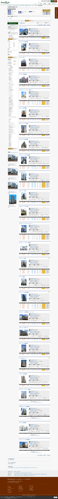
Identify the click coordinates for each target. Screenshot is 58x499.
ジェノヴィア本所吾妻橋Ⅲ (24, 343)
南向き (10, 139)
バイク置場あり (11, 99)
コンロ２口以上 (11, 103)
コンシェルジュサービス (12, 133)
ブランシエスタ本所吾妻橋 (24, 139)
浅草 (11, 18)
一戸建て (10, 31)
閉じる (55, 497)
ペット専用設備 (11, 67)
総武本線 (28, 474)
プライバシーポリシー (11, 488)
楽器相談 (10, 68)
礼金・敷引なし (11, 36)
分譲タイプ (10, 77)
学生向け (10, 86)
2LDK (9, 44)
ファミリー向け (21, 489)
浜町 (33, 467)
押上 (33, 60)
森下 (30, 467)
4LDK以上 (10, 47)
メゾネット (10, 92)
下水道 (10, 146)
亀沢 (34, 91)
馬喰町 (27, 467)
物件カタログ (10, 492)
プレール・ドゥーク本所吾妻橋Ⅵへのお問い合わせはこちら (34, 452)
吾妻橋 (34, 125)
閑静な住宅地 (11, 70)
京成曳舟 (24, 467)
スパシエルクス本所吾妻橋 (24, 41)
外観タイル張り (11, 102)
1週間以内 (15, 61)
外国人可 (10, 83)
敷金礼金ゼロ (21, 487)
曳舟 (20, 467)
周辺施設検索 (31, 489)
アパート (10, 30)
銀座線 (31, 62)
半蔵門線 (31, 60)
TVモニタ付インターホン (12, 125)
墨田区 (33, 43)
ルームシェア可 (11, 85)
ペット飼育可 (11, 66)
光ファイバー (11, 122)
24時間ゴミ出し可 (11, 131)
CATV (10, 121)
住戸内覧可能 (11, 132)
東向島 (29, 467)
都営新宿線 (25, 474)
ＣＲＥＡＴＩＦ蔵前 (23, 258)
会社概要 (9, 487)
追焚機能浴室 (11, 107)
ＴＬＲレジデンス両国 (11, 204)
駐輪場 (10, 98)
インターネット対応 (12, 123)
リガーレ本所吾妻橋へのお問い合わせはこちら (34, 435)
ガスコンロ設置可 (11, 84)
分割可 (10, 76)
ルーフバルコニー (11, 95)
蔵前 (34, 209)
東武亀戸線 (42, 474)
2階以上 (10, 135)
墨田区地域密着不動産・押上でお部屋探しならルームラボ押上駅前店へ (19, 479)
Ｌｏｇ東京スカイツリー (23, 358)
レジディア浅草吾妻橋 (23, 74)
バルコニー (10, 94)
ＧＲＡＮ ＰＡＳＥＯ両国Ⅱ (24, 206)
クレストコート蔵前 (23, 190)
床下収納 (10, 115)
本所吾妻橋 (35, 77)
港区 (9, 459)
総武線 (31, 211)
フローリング (11, 90)
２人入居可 (10, 74)
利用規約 (9, 489)
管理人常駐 (10, 78)
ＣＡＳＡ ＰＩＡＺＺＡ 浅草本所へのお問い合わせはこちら (34, 402)
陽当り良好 (10, 69)
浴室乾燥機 (10, 108)
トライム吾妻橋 (22, 276)
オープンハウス (11, 82)
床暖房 (10, 114)
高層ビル (10, 142)
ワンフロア (10, 141)
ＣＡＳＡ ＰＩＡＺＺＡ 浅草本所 (25, 389)
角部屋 (10, 140)
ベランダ (10, 93)
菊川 (32, 467)
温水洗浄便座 (11, 109)
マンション (13, 30)
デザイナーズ (11, 71)
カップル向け (11, 87)
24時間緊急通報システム (12, 127)
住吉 (35, 467)
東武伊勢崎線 (32, 361)
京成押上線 (39, 474)
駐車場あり (10, 134)
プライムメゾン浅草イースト (24, 327)
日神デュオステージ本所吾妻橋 (24, 406)
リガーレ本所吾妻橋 (23, 422)
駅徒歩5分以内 (21, 488)
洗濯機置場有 (11, 101)
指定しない (10, 60)
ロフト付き (10, 91)
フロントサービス (11, 130)
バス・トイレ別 (11, 106)
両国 (33, 211)
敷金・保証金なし (11, 35)
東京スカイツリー (36, 361)
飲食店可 (10, 143)
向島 (34, 59)
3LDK (14, 45)
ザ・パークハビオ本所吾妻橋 (24, 292)
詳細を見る (43, 53)
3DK (9, 45)
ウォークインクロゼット (12, 116)
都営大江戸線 (32, 209)
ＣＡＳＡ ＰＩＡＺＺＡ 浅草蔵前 (25, 242)
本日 (14, 60)
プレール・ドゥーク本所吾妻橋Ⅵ (25, 439)
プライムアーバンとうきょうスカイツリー (26, 223)
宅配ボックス (11, 126)
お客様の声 (31, 488)
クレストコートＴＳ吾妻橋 (24, 123)
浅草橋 (9, 463)
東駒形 (34, 244)
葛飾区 (13, 459)
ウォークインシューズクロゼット (12, 118)
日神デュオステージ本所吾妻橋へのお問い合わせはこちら (34, 418)
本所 (34, 43)
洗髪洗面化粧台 (11, 111)
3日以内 (10, 61)
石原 (34, 345)
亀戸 (36, 467)
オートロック (11, 124)
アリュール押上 (22, 57)
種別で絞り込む (13, 25)
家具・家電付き (11, 100)
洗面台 (10, 110)
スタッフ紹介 (31, 487)
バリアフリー (11, 75)
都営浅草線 (31, 61)
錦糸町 (22, 467)
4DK (14, 46)
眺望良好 (10, 79)
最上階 (10, 138)
